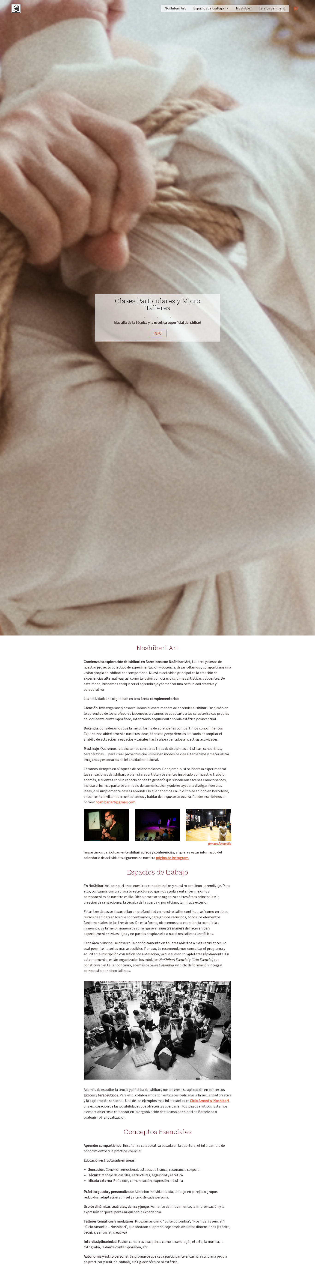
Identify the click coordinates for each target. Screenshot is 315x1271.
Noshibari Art (175, 8)
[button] (226, 8)
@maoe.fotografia (219, 844)
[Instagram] (296, 8)
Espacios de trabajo (208, 8)
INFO (158, 333)
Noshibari (243, 8)
